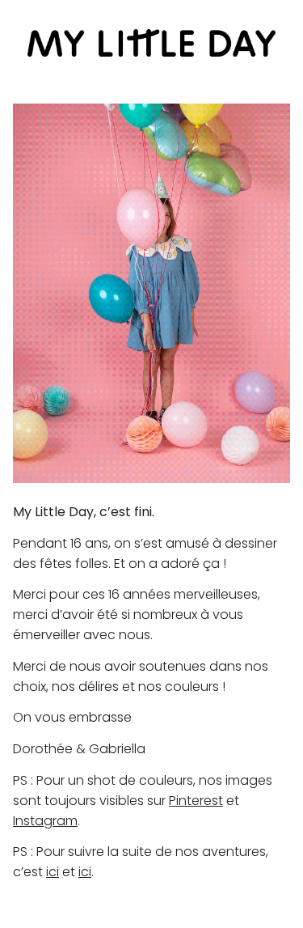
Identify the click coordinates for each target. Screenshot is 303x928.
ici (52, 871)
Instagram (45, 820)
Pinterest (196, 800)
